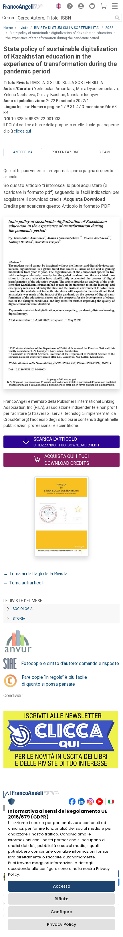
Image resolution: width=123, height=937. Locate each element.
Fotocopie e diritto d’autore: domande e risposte (70, 663)
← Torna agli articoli (23, 583)
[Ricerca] (117, 18)
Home (8, 28)
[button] (57, 7)
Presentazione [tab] (65, 152)
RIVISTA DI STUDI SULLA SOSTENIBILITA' (66, 28)
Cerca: (8, 17)
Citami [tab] (104, 152)
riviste (23, 28)
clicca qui (22, 131)
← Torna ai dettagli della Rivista (35, 573)
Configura (61, 912)
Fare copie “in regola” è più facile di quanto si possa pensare (54, 680)
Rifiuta (62, 899)
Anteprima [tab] (23, 152)
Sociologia (23, 609)
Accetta (61, 886)
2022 (109, 28)
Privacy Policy (61, 924)
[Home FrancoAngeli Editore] (23, 7)
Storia (19, 619)
